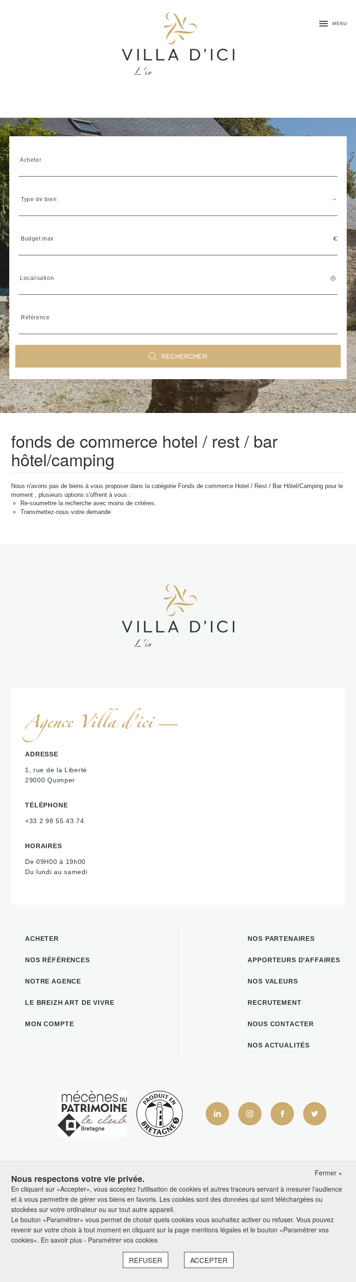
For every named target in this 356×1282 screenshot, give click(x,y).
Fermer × (328, 1172)
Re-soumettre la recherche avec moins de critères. (88, 503)
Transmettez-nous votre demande (65, 511)
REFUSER (145, 1260)
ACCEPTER (209, 1260)
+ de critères (329, 385)
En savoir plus (62, 1239)
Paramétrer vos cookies (123, 1239)
